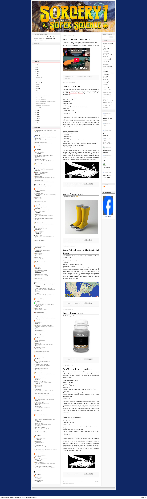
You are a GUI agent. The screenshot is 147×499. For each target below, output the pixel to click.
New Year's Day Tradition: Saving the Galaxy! (44, 344)
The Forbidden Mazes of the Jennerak (43, 288)
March (37, 94)
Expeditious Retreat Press (39, 38)
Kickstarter (105, 64)
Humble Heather (38, 477)
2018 (36, 73)
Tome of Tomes (75, 185)
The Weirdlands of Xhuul (40, 431)
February (38, 107)
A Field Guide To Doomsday (41, 172)
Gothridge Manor (39, 226)
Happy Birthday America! (40, 211)
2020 (36, 69)
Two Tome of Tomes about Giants (43, 105)
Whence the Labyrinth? (40, 352)
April (37, 92)
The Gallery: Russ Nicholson (41, 364)
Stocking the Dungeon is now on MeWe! (43, 382)
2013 (36, 116)
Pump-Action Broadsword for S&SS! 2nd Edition (45, 101)
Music (69, 78)
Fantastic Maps (38, 334)
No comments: (81, 76)
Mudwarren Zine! (38, 386)
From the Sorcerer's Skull (41, 142)
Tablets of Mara (38, 148)
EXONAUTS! (38, 343)
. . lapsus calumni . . (39, 205)
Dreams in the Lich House (41, 274)
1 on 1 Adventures (107, 43)
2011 (36, 120)
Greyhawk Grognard (39, 376)
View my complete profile (108, 188)
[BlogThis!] (86, 76)
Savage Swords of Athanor (41, 414)
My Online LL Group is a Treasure (42, 446)
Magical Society (106, 66)
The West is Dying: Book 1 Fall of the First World (44, 390)
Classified (105, 51)
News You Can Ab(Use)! (40, 173)
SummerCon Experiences (40, 156)
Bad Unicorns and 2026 (40, 246)
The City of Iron (38, 410)
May (37, 90)
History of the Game (107, 63)
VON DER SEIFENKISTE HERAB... (42, 393)
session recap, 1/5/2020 (40, 340)
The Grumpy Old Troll (40, 347)
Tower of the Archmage (40, 163)
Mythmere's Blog (39, 372)
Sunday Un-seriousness (41, 99)
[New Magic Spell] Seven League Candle (43, 139)
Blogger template (5, 497)
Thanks (104, 99)
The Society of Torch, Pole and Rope (43, 466)
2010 (36, 122)
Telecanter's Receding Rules (41, 321)
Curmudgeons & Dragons (41, 458)
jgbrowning (107, 186)
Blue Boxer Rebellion (40, 427)
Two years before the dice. (40, 455)
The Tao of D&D (38, 249)
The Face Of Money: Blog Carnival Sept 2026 (44, 169)
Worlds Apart (105, 105)
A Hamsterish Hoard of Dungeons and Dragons (46, 449)
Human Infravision (38, 369)
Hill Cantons (38, 214)
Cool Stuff (105, 53)
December (38, 77)
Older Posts (97, 481)
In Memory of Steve (39, 459)
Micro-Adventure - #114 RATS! (41, 228)
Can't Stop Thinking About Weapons (42, 361)
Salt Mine (105, 84)
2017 (36, 75)
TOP (145, 497)
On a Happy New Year (39, 258)
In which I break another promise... (43, 95)
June (37, 88)
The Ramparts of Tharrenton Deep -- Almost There (45, 463)
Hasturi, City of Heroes (39, 202)
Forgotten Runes (39, 253)
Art (103, 49)
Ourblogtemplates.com (29, 497)
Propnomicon (38, 146)
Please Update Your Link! (40, 378)
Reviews (105, 82)
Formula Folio (106, 58)
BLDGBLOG (38, 441)
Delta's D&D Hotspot (40, 298)
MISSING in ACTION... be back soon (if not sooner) (45, 194)
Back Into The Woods (39, 152)
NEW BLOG (37, 241)
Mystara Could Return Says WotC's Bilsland (43, 186)
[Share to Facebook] (89, 76)
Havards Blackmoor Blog (41, 184)
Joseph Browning (106, 195)
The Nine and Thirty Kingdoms (42, 261)
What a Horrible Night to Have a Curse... (44, 155)
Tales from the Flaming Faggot (42, 351)
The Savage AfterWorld (40, 303)
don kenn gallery (39, 480)
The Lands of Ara (39, 445)
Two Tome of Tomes (40, 97)
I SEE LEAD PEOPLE (39, 240)
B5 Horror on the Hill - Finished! (41, 275)
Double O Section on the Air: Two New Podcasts (44, 181)
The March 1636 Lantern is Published (42, 250)
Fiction (104, 56)
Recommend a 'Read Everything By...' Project (44, 160)
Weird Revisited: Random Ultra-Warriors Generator (45, 143)
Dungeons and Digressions (41, 368)
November (38, 79)
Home (81, 481)
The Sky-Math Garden (39, 442)
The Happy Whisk (39, 193)
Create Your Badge (107, 216)
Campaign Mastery (39, 167)
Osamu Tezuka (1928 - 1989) (41, 313)
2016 (36, 110)
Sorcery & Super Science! (41, 270)
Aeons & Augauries (39, 231)
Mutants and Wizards (39, 271)
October (38, 80)
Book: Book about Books (40, 190)
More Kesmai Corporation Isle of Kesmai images (44, 399)
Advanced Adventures (107, 44)
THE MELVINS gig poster (40, 438)
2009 (36, 123)
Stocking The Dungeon (40, 381)
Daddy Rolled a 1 (39, 222)
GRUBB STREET (39, 188)
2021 (36, 67)
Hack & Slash (38, 257)
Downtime (37, 263)
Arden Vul (105, 48)
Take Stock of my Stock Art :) (41, 279)
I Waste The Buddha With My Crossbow (44, 218)
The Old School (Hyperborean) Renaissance (44, 215)
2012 (36, 118)
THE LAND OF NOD (39, 402)
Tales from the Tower (40, 398)
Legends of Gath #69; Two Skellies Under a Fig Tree (45, 318)
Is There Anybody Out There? (41, 309)
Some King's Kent (39, 423)
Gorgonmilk (38, 406)
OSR (69, 475)
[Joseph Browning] (108, 214)
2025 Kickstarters (38, 254)
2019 (36, 71)
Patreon (69, 185)
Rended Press (38, 385)
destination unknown (40, 316)
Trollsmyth (37, 293)
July (37, 86)
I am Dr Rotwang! (38, 219)
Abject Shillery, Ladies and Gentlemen (42, 407)
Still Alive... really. (38, 232)
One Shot (105, 74)
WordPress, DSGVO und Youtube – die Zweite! (44, 395)
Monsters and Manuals (40, 159)
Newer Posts (65, 481)
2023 (36, 65)
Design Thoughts (106, 54)
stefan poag (38, 244)
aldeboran (37, 471)
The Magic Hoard (106, 102)
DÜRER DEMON (38, 198)
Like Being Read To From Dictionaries (43, 418)
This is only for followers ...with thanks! (42, 365)
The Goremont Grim (107, 100)
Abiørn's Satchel (38, 322)
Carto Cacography (39, 462)
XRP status (105, 107)
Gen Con (105, 61)
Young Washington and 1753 (41, 207)
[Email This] (85, 76)
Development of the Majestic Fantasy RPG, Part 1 (45, 177)
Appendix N (38, 389)
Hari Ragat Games (39, 330)
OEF (36, 355)
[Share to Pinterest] (91, 76)
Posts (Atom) (71, 483)
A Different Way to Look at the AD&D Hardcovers (44, 223)
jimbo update (37, 267)
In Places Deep (38, 282)
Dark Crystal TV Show (39, 348)
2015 (36, 112)
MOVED (37, 473)
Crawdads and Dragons (40, 453)
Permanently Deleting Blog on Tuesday (43, 424)
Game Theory (106, 59)
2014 (36, 114)
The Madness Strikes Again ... (41, 331)
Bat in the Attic (38, 176)
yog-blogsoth (38, 197)
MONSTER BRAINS (39, 312)
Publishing (105, 81)
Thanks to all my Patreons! (76, 93)
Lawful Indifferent (39, 360)
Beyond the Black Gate (40, 201)
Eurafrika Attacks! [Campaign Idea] (42, 403)
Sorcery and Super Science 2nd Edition (76, 305)
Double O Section (39, 180)
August (37, 84)
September (38, 82)
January (38, 108)
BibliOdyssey (38, 476)
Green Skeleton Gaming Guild (42, 210)
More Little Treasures (39, 450)
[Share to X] (88, 76)
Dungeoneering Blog (39, 357)
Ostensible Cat (38, 278)
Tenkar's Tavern (38, 235)
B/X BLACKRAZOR (39, 151)
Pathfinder (105, 77)
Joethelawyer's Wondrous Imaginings (43, 325)
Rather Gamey (38, 308)
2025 (36, 64)
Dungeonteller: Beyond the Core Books (43, 428)
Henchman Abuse (39, 339)
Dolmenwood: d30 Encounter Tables (42, 411)
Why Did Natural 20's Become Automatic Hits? (44, 300)
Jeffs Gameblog (39, 265)
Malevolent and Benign (107, 67)
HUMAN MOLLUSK (39, 437)
